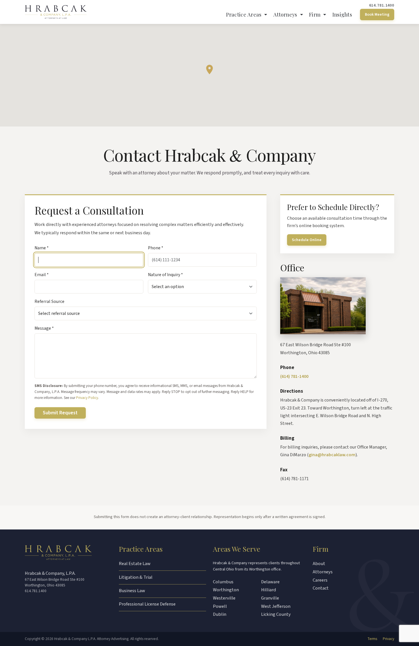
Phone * (155, 248)
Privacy (388, 638)
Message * (44, 328)
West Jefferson (275, 606)
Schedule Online (307, 239)
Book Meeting (377, 14)
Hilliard (268, 589)
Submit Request (60, 412)
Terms (372, 638)
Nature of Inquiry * (165, 275)
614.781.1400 (381, 5)
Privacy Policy (87, 397)
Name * (41, 248)
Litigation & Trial (135, 577)
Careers (320, 580)
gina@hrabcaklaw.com (332, 455)
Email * (41, 275)
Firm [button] (315, 14)
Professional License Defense (147, 604)
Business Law (132, 590)
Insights (342, 14)
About (319, 563)
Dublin (219, 614)
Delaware (270, 581)
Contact (321, 588)
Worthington (226, 589)
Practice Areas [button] (244, 14)
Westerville (224, 598)
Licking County (276, 614)
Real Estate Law (134, 563)
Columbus (223, 581)
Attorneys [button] (286, 14)
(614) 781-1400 (294, 376)
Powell (220, 606)
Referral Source (49, 301)
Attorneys (323, 571)
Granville (270, 598)
